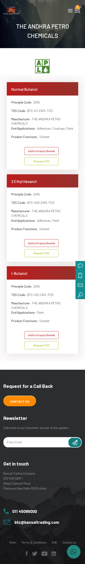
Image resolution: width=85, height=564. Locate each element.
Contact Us (19, 401)
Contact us (69, 542)
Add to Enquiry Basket (41, 151)
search (80, 294)
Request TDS (41, 161)
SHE (54, 542)
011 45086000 (24, 511)
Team (12, 542)
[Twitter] (34, 555)
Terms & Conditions (33, 542)
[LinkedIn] (53, 555)
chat (80, 266)
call (80, 275)
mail (80, 285)
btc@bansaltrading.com (37, 522)
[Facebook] (27, 555)
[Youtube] (44, 555)
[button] (73, 552)
